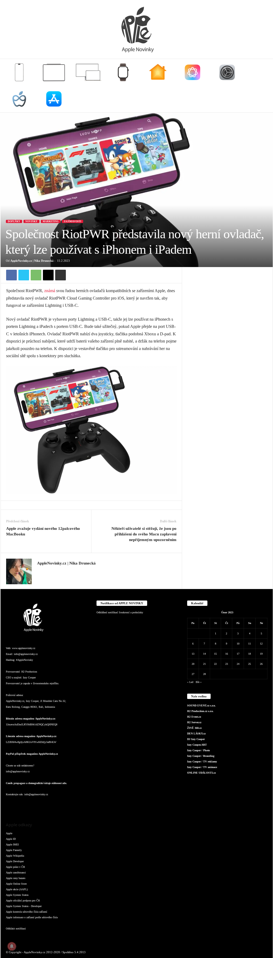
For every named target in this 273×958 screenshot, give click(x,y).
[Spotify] (54, 805)
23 (226, 663)
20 (193, 663)
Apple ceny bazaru (15, 878)
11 (249, 643)
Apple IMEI (12, 844)
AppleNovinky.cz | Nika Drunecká (32, 260)
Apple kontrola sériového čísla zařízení (26, 911)
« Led (190, 682)
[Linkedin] (32, 805)
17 (238, 653)
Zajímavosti (72, 221)
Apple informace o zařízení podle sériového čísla (32, 917)
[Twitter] (23, 275)
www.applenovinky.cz (23, 648)
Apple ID (11, 838)
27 (193, 674)
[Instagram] (40, 571)
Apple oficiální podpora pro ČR (23, 900)
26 (261, 663)
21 (204, 663)
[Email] (48, 275)
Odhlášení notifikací (107, 612)
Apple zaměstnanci (16, 872)
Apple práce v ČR (15, 866)
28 (204, 674)
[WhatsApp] (36, 275)
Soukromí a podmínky (131, 612)
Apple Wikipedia (15, 855)
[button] (265, 86)
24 (238, 663)
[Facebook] (11, 275)
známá (49, 290)
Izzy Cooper (29, 677)
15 (215, 653)
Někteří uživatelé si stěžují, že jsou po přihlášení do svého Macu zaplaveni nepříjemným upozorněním (143, 534)
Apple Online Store (16, 883)
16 (226, 653)
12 (261, 643)
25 (249, 663)
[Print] (60, 275)
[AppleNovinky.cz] (136, 29)
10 (238, 643)
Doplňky (14, 221)
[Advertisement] (227, 300)
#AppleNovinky (24, 659)
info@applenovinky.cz (26, 654)
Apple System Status (17, 894)
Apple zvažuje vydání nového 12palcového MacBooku (43, 531)
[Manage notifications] (11, 946)
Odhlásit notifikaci (16, 928)
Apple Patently (14, 850)
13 (193, 653)
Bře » (199, 682)
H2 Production (29, 671)
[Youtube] (75, 805)
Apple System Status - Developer (24, 906)
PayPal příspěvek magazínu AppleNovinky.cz (32, 753)
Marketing (51, 221)
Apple (9, 833)
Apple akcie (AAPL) (17, 889)
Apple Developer (15, 861)
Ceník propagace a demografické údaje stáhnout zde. (36, 783)
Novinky (31, 221)
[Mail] (43, 805)
